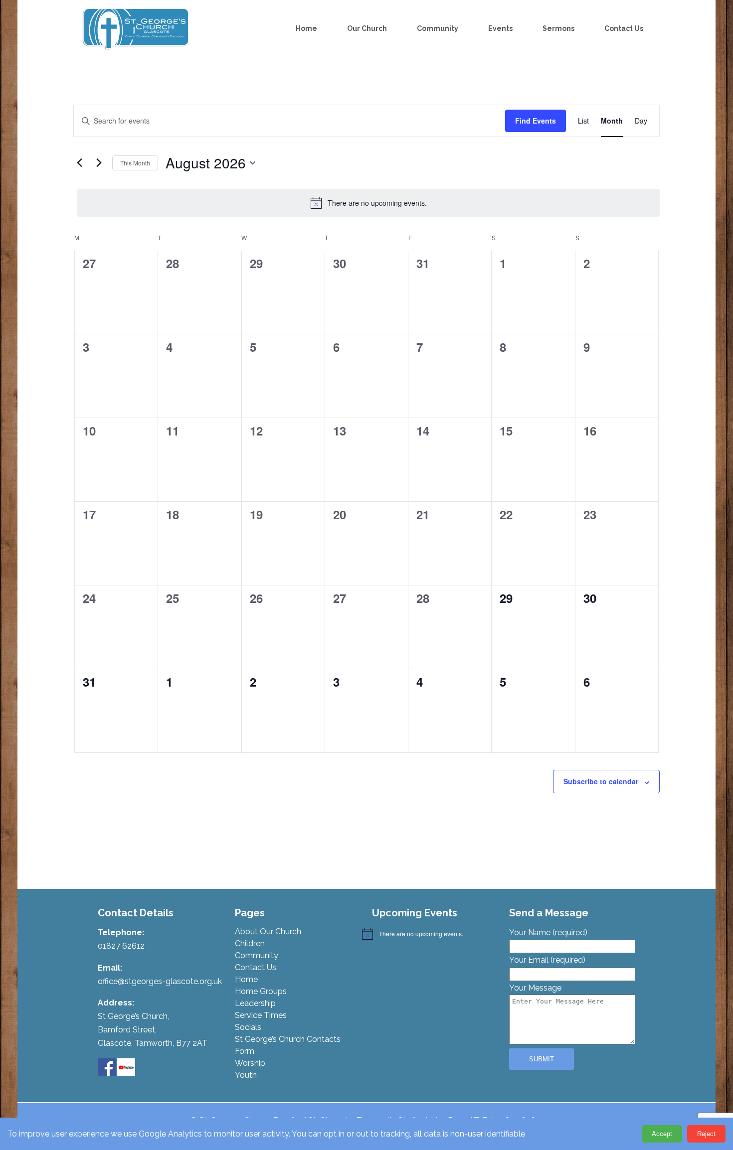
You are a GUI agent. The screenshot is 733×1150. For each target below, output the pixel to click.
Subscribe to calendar (600, 781)
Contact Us (623, 28)
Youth (246, 1075)
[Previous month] (79, 163)
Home (306, 28)
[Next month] (99, 163)
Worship (250, 1063)
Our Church (367, 28)
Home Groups (261, 991)
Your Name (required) (548, 932)
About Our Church (268, 931)
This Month (135, 162)
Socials (248, 1027)
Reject (706, 1134)
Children (250, 943)
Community (437, 28)
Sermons (558, 28)
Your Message (535, 988)
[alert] (368, 203)
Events (500, 28)
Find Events (535, 121)
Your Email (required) (547, 960)
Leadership (255, 1003)
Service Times (261, 1015)
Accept (662, 1134)
